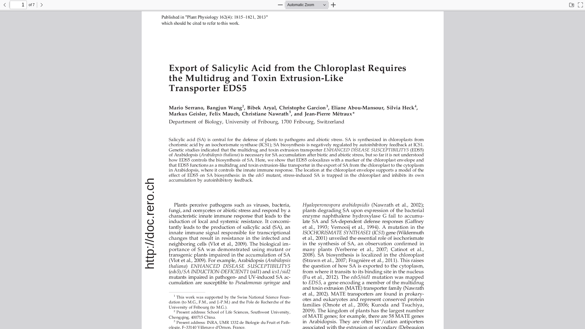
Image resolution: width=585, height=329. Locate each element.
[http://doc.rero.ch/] (150, 223)
